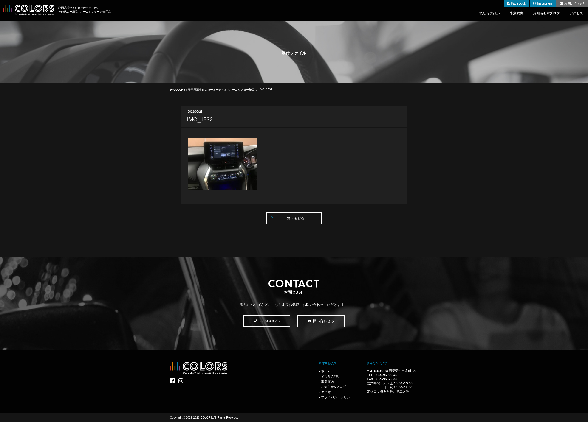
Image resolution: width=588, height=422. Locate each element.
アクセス (576, 13)
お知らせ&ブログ (546, 13)
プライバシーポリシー (337, 397)
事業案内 (516, 13)
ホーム (326, 371)
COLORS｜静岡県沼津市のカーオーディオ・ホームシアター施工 (213, 89)
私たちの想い (489, 13)
